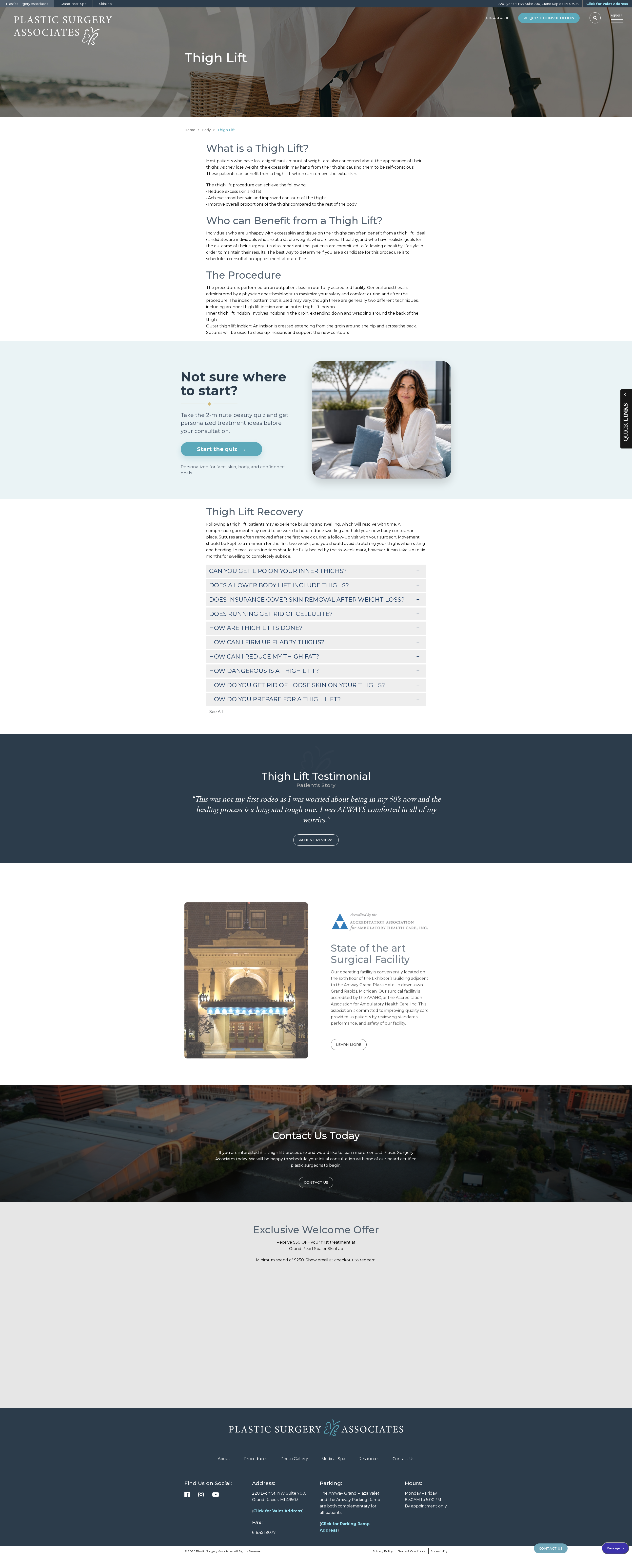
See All (216, 711)
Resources (368, 1458)
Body (206, 130)
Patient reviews (316, 840)
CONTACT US (551, 1548)
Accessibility (439, 1551)
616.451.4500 (498, 18)
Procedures (255, 1458)
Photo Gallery (294, 1458)
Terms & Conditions (411, 1551)
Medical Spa (333, 1458)
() (278, 1511)
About (224, 1458)
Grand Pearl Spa (73, 4)
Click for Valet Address (607, 4)
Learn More (348, 1040)
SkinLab (105, 4)
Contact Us (403, 1458)
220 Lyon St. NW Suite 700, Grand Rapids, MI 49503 (538, 4)
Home (189, 130)
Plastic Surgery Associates (27, 4)
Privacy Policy (383, 1551)
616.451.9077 (264, 1532)
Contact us (316, 1182)
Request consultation (548, 18)
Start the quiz (221, 449)
